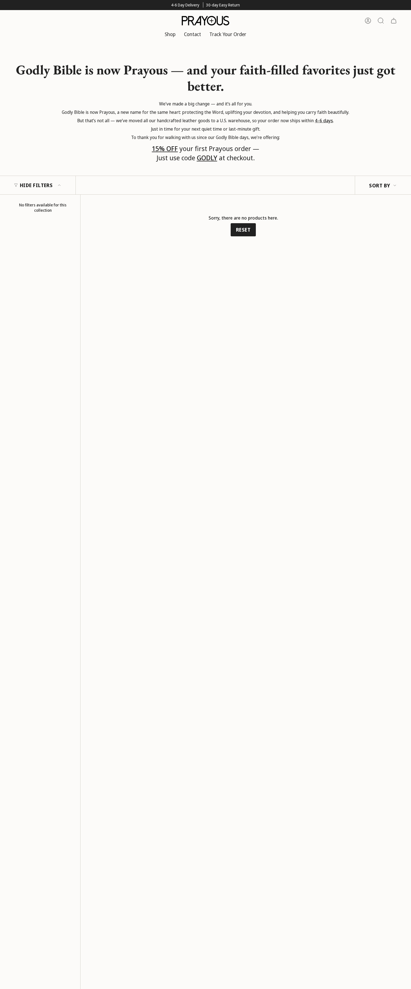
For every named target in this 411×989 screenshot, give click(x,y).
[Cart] (393, 20)
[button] (170, 34)
